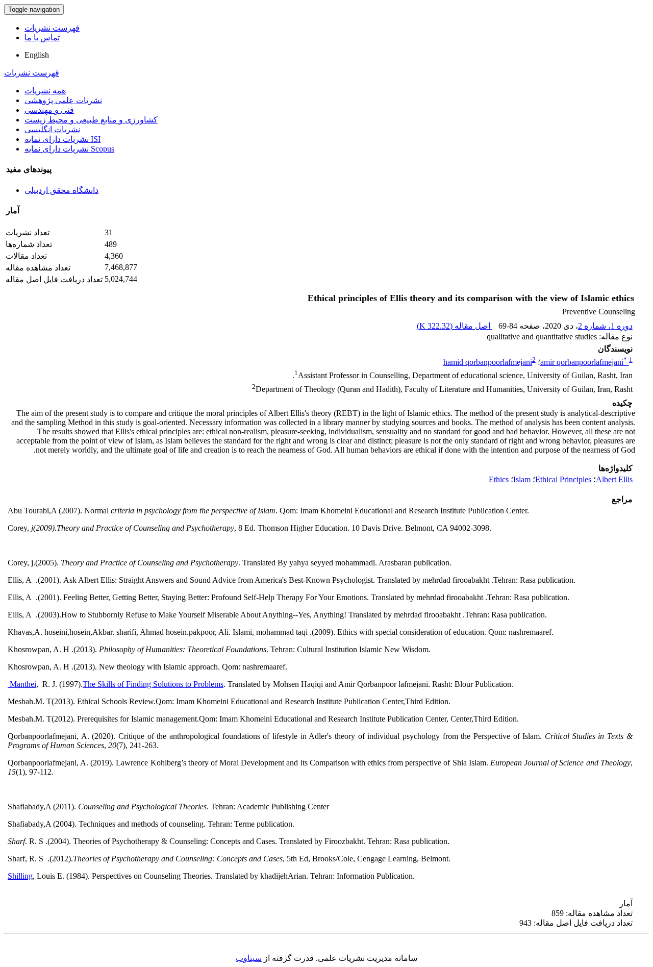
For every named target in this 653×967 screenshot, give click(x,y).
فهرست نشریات (52, 27)
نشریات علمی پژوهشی (63, 100)
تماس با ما (42, 37)
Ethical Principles (563, 479)
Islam (522, 479)
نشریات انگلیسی (52, 129)
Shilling (20, 876)
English (36, 55)
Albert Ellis (614, 479)
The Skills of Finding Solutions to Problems (153, 684)
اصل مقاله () (454, 325)
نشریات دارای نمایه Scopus (69, 148)
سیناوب (249, 958)
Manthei (22, 684)
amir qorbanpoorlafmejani (583, 362)
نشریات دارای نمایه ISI (62, 139)
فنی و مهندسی (49, 110)
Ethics (499, 479)
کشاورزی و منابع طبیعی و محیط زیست (91, 119)
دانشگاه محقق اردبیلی (61, 190)
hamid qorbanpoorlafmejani (487, 362)
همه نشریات (45, 90)
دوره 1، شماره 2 (605, 325)
